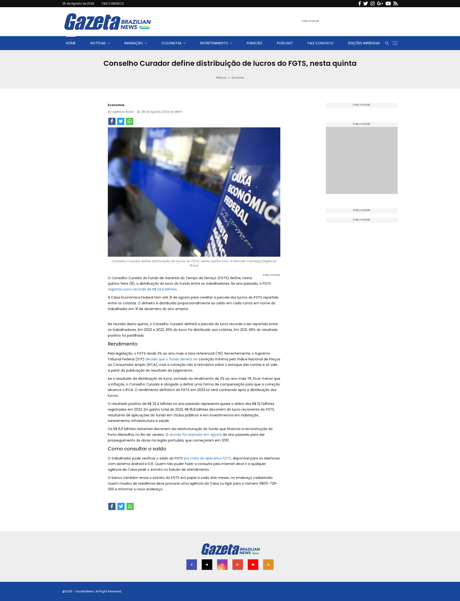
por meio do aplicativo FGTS (207, 458)
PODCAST (285, 43)
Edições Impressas (364, 43)
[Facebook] (359, 3)
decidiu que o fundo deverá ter (171, 359)
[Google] (380, 3)
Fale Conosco (321, 43)
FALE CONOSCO (113, 3)
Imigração (133, 43)
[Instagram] (372, 3)
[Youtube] (388, 3)
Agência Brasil (123, 112)
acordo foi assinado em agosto (195, 434)
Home (71, 43)
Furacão (254, 43)
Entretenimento (214, 43)
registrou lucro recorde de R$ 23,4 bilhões (142, 289)
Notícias (98, 43)
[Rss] (395, 3)
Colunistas (171, 43)
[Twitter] (365, 3)
